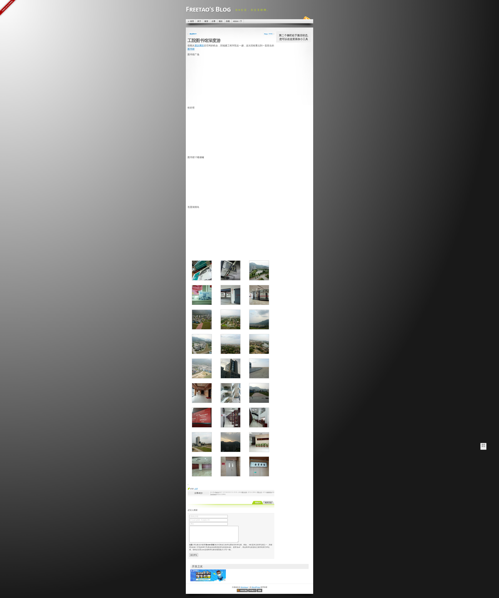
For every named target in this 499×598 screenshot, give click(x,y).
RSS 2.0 (259, 492)
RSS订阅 (243, 590)
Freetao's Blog (208, 9)
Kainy (217, 492)
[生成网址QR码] (483, 446)
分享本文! (198, 493)
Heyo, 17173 (268, 34)
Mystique (244, 587)
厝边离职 (199, 45)
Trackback (213, 494)
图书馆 (191, 49)
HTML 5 (252, 590)
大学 (196, 489)
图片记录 (244, 492)
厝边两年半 (193, 34)
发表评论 (269, 492)
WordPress (256, 587)
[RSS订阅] (306, 18)
